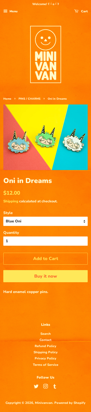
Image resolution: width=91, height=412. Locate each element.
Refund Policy (45, 346)
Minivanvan (44, 403)
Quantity (11, 232)
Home (7, 99)
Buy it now (45, 276)
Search (45, 333)
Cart (84, 11)
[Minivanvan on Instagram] (45, 387)
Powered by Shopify (69, 403)
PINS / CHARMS (29, 99)
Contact (45, 340)
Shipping (10, 201)
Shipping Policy (46, 352)
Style (8, 212)
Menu (13, 11)
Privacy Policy (45, 358)
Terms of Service (45, 365)
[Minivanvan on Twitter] (36, 387)
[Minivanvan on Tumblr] (54, 387)
